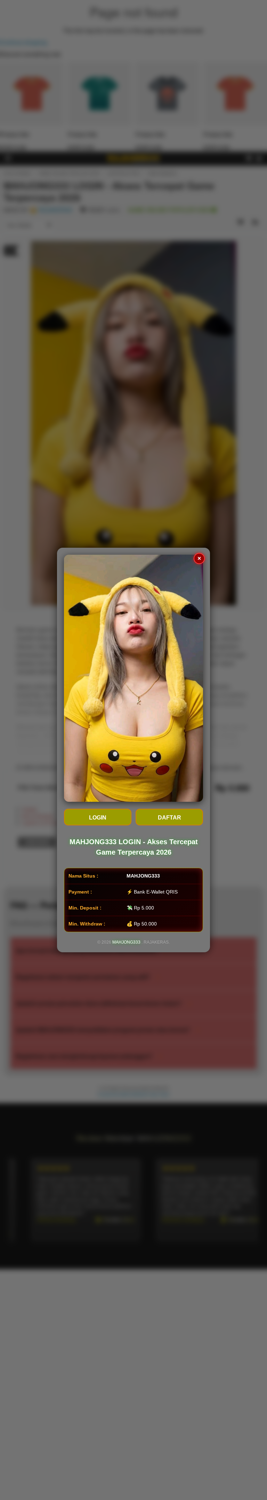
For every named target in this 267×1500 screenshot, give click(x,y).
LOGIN (97, 818)
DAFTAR (169, 818)
